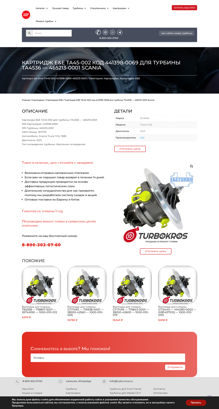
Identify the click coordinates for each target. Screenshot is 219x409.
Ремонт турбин (44, 21)
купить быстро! (184, 7)
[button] (192, 166)
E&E (142, 137)
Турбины (78, 8)
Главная (26, 100)
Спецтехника (98, 8)
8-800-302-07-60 (41, 244)
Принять (196, 402)
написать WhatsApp (78, 381)
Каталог (40, 8)
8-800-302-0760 (108, 38)
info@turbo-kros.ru (121, 381)
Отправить (175, 367)
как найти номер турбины (176, 33)
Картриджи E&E (130, 78)
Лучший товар (60, 8)
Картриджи (119, 8)
